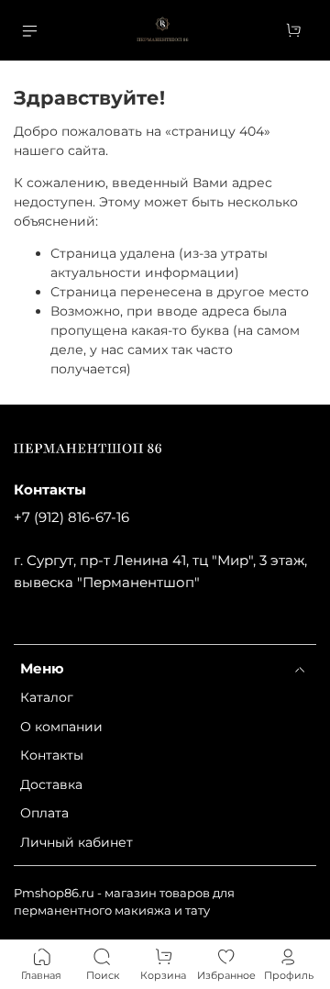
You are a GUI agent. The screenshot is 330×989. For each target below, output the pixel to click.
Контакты (51, 755)
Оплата (44, 813)
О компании (61, 726)
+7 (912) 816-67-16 (71, 517)
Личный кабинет (76, 842)
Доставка (51, 784)
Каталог (46, 697)
